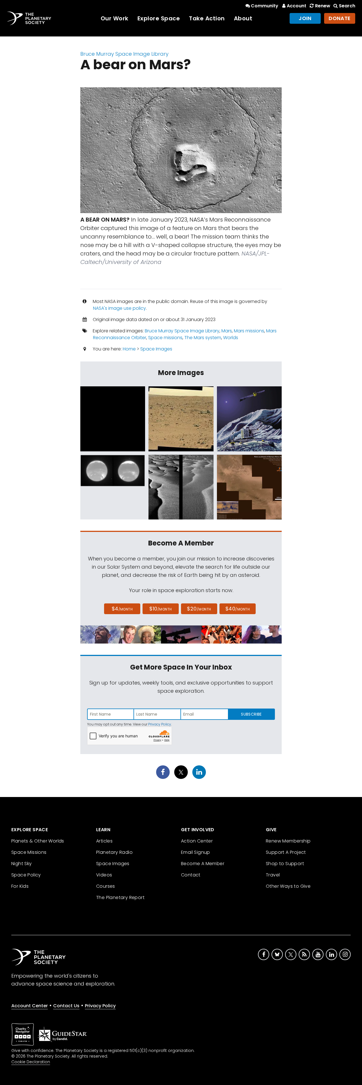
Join (305, 18)
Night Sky (21, 863)
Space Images (156, 349)
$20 (199, 608)
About (243, 18)
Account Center (29, 1005)
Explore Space (158, 18)
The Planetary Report (120, 897)
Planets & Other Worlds (37, 841)
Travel (273, 875)
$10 (160, 608)
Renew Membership (288, 841)
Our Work (114, 18)
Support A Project (286, 852)
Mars (226, 331)
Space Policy (26, 875)
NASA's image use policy (119, 308)
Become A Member (202, 863)
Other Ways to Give (288, 886)
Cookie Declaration (30, 1062)
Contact (191, 875)
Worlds (230, 337)
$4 (122, 608)
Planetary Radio (114, 852)
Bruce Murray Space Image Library (124, 53)
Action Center (197, 841)
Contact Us (66, 1005)
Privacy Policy (159, 724)
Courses (105, 886)
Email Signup (195, 852)
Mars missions (249, 331)
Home (129, 349)
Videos (104, 875)
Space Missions (29, 852)
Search (347, 6)
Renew (322, 6)
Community (264, 6)
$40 (237, 608)
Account (296, 6)
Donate (340, 18)
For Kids (20, 886)
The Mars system (202, 337)
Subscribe (251, 714)
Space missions (165, 337)
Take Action (207, 18)
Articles (104, 841)
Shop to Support (285, 863)
